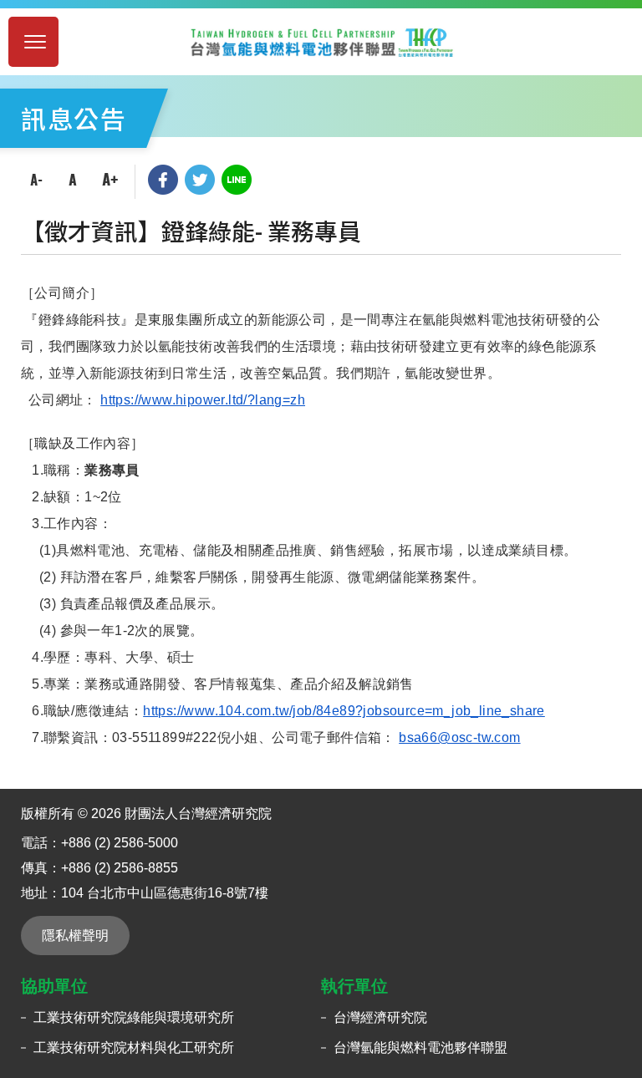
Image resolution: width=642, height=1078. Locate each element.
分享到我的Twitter (200, 180)
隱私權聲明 (75, 935)
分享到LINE (237, 180)
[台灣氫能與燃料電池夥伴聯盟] (321, 42)
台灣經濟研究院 (380, 1017)
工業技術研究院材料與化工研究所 (133, 1047)
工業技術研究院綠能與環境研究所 (133, 1017)
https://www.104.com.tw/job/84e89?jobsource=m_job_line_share (344, 711)
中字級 (73, 180)
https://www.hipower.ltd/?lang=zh (202, 400)
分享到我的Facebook (163, 180)
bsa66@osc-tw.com (459, 737)
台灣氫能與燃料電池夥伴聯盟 (420, 1047)
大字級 (109, 180)
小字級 (36, 180)
